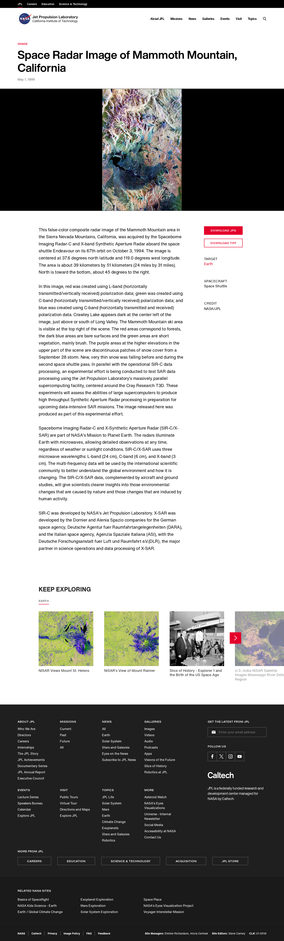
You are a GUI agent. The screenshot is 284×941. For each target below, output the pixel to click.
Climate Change (114, 821)
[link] (142, 150)
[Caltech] (221, 775)
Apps (148, 753)
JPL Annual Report (31, 772)
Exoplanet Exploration (97, 899)
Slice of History (155, 766)
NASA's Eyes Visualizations (154, 805)
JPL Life (108, 797)
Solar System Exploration (99, 912)
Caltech (36, 933)
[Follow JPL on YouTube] (239, 756)
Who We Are (26, 729)
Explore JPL (26, 815)
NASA (21, 933)
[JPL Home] (55, 19)
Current (65, 729)
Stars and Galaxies (115, 747)
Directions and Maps (75, 809)
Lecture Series (28, 797)
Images (149, 729)
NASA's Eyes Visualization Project (168, 905)
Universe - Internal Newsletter (157, 816)
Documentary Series (32, 766)
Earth (208, 263)
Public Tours (69, 797)
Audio (148, 741)
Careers (23, 741)
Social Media (153, 825)
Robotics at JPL (156, 772)
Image (23, 44)
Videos (149, 735)
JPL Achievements (31, 759)
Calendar (24, 809)
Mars (105, 809)
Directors (24, 735)
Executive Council (31, 778)
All (62, 747)
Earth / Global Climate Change (40, 912)
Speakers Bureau (30, 803)
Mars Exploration (93, 905)
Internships (26, 747)
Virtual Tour (68, 803)
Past (63, 735)
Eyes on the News (115, 753)
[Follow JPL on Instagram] (230, 756)
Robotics (108, 840)
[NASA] (24, 19)
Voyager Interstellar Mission (164, 912)
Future (65, 741)
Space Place (153, 899)
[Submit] (213, 732)
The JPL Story (28, 753)
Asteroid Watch (155, 797)
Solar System (112, 741)
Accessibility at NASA (160, 831)
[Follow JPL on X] (221, 756)
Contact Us (152, 837)
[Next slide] (235, 638)
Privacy (52, 933)
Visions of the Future (159, 759)
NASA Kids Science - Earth (37, 905)
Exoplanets (110, 828)
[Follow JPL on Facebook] (212, 756)
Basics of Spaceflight (33, 899)
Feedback (104, 933)
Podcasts (151, 747)
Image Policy (72, 933)
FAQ (89, 933)
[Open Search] (265, 19)
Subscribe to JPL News (119, 759)
